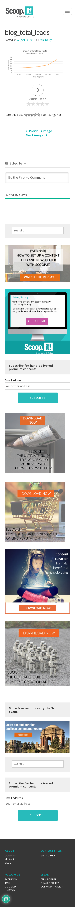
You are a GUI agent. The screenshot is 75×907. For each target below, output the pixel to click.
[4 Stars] (35, 115)
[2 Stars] (29, 115)
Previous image (40, 131)
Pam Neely (46, 40)
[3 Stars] (32, 115)
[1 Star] (25, 115)
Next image (34, 135)
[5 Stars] (38, 115)
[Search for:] (38, 230)
